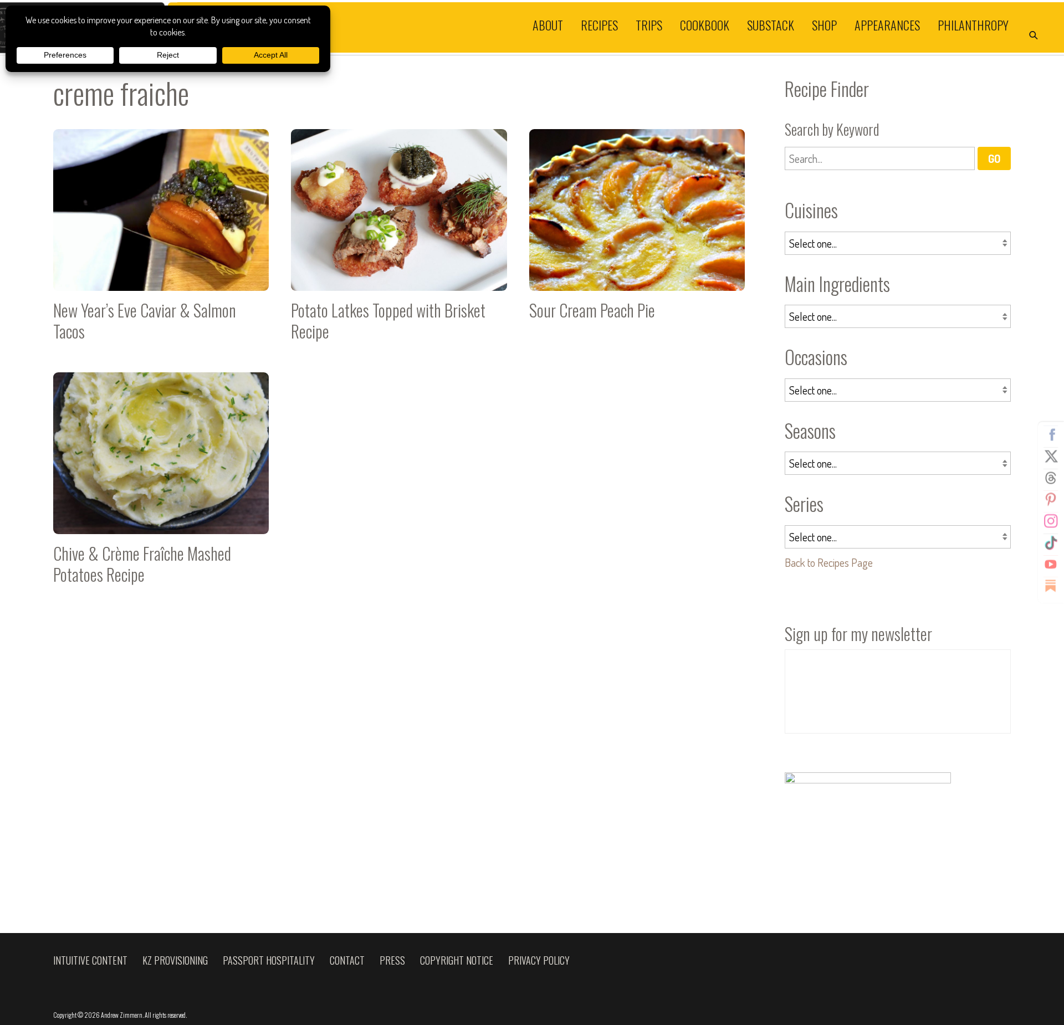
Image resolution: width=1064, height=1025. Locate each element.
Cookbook (704, 24)
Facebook (1051, 435)
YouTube (1051, 564)
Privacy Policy (539, 960)
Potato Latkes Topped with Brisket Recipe (399, 239)
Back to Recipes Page (829, 562)
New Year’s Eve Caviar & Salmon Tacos (161, 239)
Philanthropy (973, 24)
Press (392, 960)
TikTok (1051, 543)
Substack (770, 24)
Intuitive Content (90, 960)
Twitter (1051, 456)
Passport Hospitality (269, 960)
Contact (347, 960)
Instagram (1051, 521)
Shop (824, 24)
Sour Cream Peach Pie (637, 239)
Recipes (599, 24)
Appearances (887, 24)
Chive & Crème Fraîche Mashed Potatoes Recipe (161, 482)
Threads (1051, 478)
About (548, 24)
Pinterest (1051, 500)
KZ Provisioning (175, 960)
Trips (649, 24)
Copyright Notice (456, 960)
